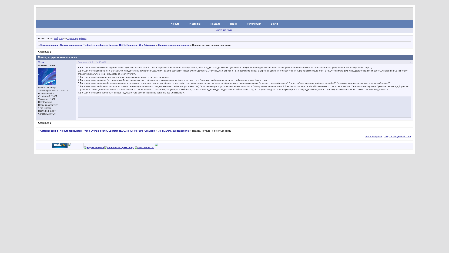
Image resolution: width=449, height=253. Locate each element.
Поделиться (83, 62)
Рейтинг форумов (373, 136)
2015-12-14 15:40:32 (97, 62)
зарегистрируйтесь (76, 38)
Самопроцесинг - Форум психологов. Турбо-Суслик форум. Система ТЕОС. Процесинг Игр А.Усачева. (98, 45)
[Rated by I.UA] (75, 147)
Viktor (41, 62)
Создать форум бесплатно (397, 136)
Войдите (58, 38)
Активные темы (224, 30)
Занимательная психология (174, 45)
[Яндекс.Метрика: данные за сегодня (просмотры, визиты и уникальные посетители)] (94, 147)
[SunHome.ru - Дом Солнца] (119, 147)
